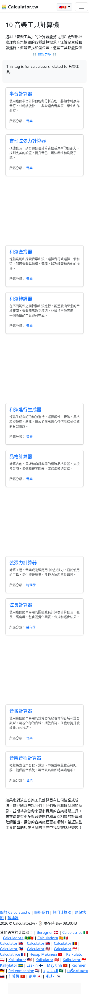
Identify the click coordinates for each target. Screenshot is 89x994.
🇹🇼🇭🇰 (63, 7)
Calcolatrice (72, 932)
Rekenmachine (21, 970)
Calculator (9, 943)
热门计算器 (62, 912)
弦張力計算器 (23, 563)
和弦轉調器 (20, 299)
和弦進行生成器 (25, 410)
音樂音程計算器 (25, 758)
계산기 (50, 976)
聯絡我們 (41, 912)
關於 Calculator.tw (15, 912)
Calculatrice (10, 954)
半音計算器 (20, 94)
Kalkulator (75, 954)
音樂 (29, 121)
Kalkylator (8, 965)
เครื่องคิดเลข (77, 970)
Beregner (45, 932)
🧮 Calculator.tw (19, 7)
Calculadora (13, 937)
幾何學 (31, 627)
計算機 (13, 976)
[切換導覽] (81, 6)
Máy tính (54, 965)
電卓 (32, 976)
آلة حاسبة (50, 970)
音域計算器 (20, 711)
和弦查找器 (20, 252)
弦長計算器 (20, 605)
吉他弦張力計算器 (27, 141)
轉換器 (13, 917)
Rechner (78, 965)
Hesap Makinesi (43, 954)
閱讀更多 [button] (44, 54)
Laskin (32, 965)
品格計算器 (20, 457)
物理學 (31, 585)
